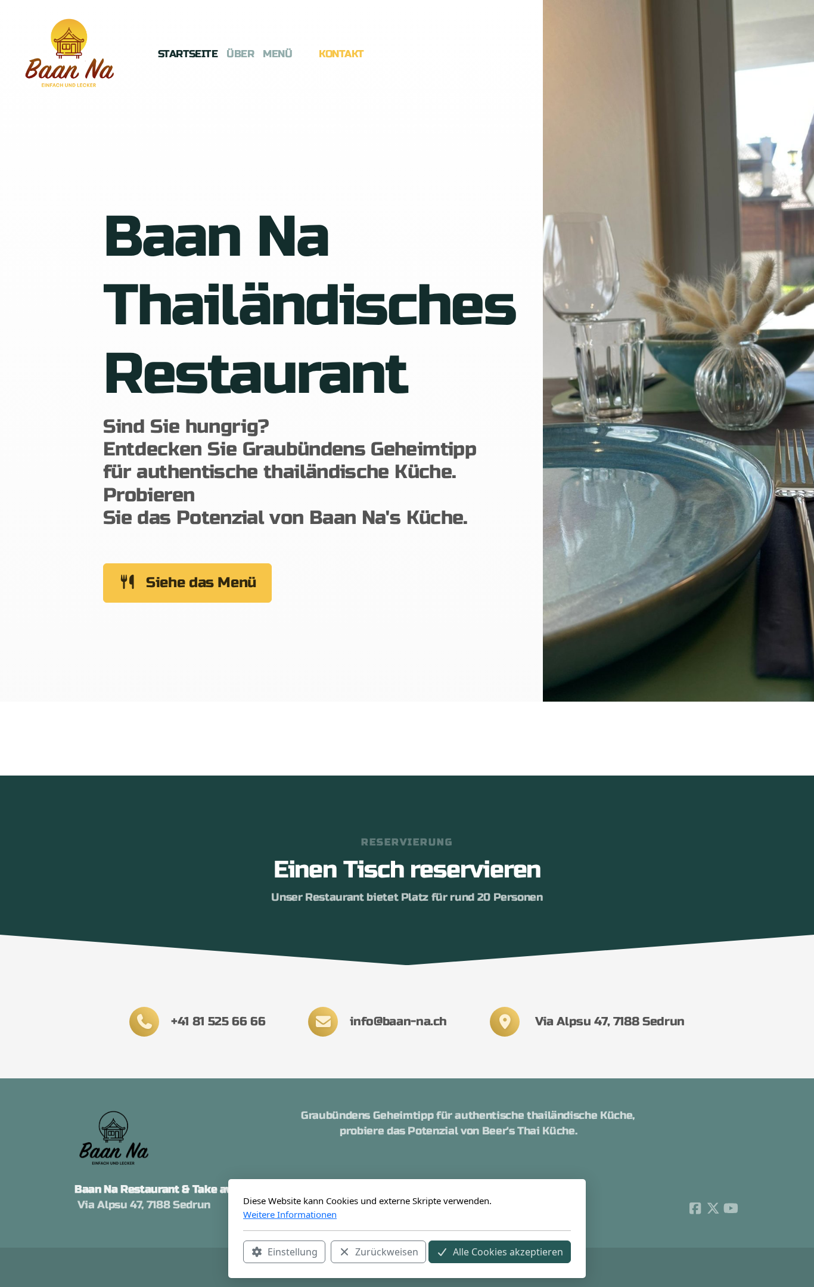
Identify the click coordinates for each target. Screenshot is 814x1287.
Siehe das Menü (201, 582)
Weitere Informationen (290, 1214)
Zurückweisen (386, 1251)
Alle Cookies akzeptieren (508, 1251)
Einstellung (293, 1251)
